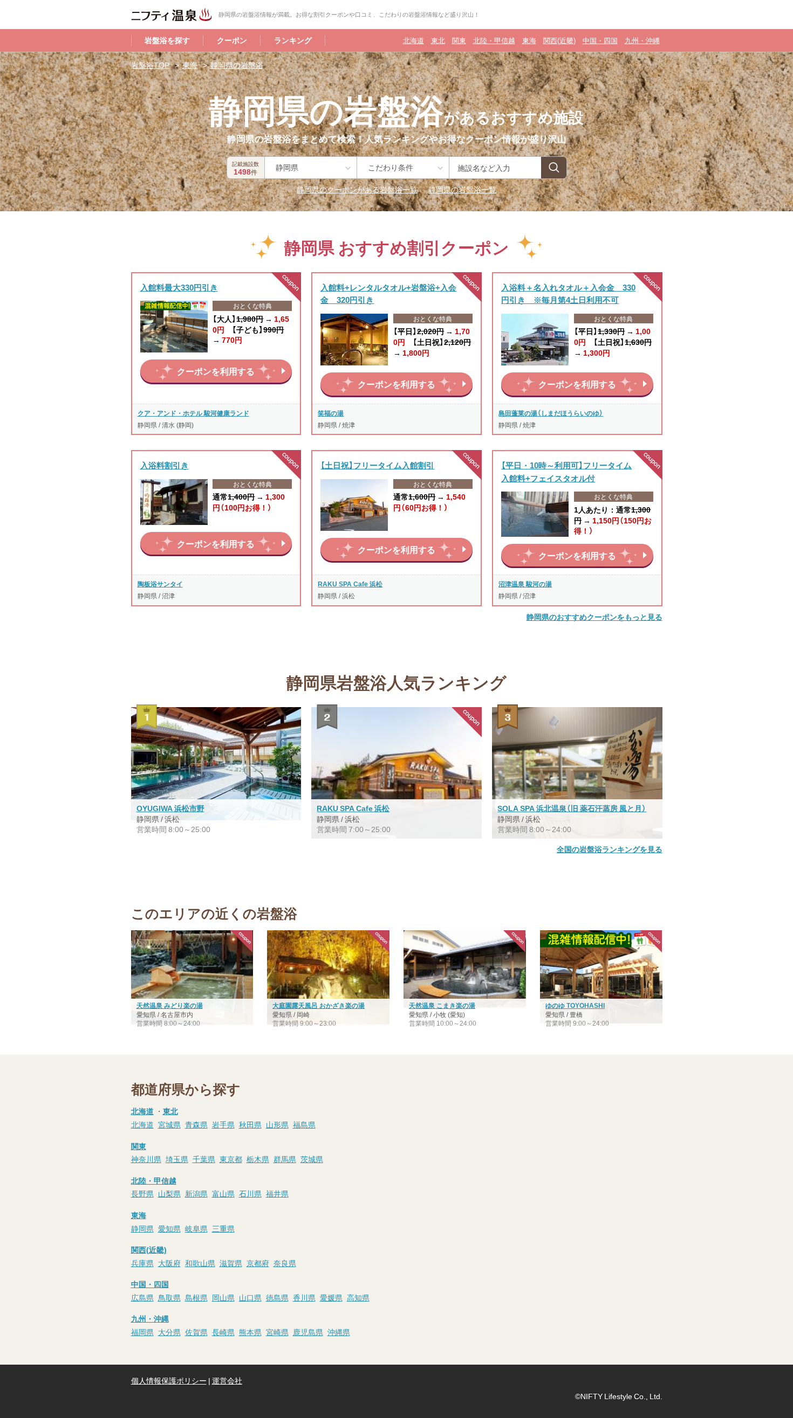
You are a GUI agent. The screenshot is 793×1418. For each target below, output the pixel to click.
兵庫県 (142, 1262)
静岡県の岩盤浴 (236, 64)
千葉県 (204, 1158)
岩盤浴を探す (167, 39)
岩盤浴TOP (150, 64)
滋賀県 (231, 1262)
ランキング (293, 39)
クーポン (232, 39)
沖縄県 (338, 1331)
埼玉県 (177, 1158)
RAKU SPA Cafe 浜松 (350, 584)
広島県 (142, 1297)
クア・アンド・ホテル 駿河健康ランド (193, 413)
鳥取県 (169, 1297)
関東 (459, 40)
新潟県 (196, 1193)
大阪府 (169, 1262)
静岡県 (142, 1228)
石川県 (250, 1193)
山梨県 (169, 1193)
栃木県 (258, 1158)
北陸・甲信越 (494, 40)
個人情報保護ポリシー (169, 1380)
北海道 (413, 40)
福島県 (304, 1124)
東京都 (231, 1158)
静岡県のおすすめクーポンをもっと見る (594, 616)
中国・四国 (600, 40)
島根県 (196, 1297)
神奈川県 (146, 1158)
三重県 (223, 1228)
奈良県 (285, 1262)
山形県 (277, 1124)
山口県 (250, 1297)
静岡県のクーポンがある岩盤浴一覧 (357, 189)
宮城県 (169, 1124)
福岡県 (142, 1331)
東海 (529, 40)
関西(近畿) (559, 40)
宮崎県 (277, 1331)
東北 (438, 40)
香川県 (304, 1297)
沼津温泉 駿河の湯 (525, 584)
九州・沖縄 (642, 40)
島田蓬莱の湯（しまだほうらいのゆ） (550, 413)
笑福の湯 (331, 413)
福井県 (277, 1193)
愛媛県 (331, 1297)
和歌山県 (200, 1262)
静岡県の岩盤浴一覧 (462, 189)
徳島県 (277, 1297)
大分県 (169, 1331)
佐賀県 (196, 1331)
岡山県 (223, 1297)
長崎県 (223, 1331)
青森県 (196, 1124)
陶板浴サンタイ (160, 584)
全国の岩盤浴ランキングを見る (609, 848)
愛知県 (169, 1228)
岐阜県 (196, 1228)
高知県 (358, 1297)
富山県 (223, 1193)
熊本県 (250, 1331)
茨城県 (311, 1158)
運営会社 (227, 1380)
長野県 (142, 1193)
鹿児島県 (308, 1331)
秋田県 (250, 1124)
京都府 (258, 1262)
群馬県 (285, 1158)
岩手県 (223, 1124)
